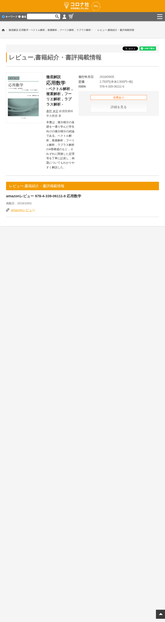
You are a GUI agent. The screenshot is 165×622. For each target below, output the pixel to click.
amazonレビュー (23, 210)
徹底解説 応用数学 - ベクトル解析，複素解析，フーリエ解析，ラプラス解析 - (50, 30)
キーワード (11, 16)
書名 (24, 16)
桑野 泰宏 (52, 111)
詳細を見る (119, 107)
